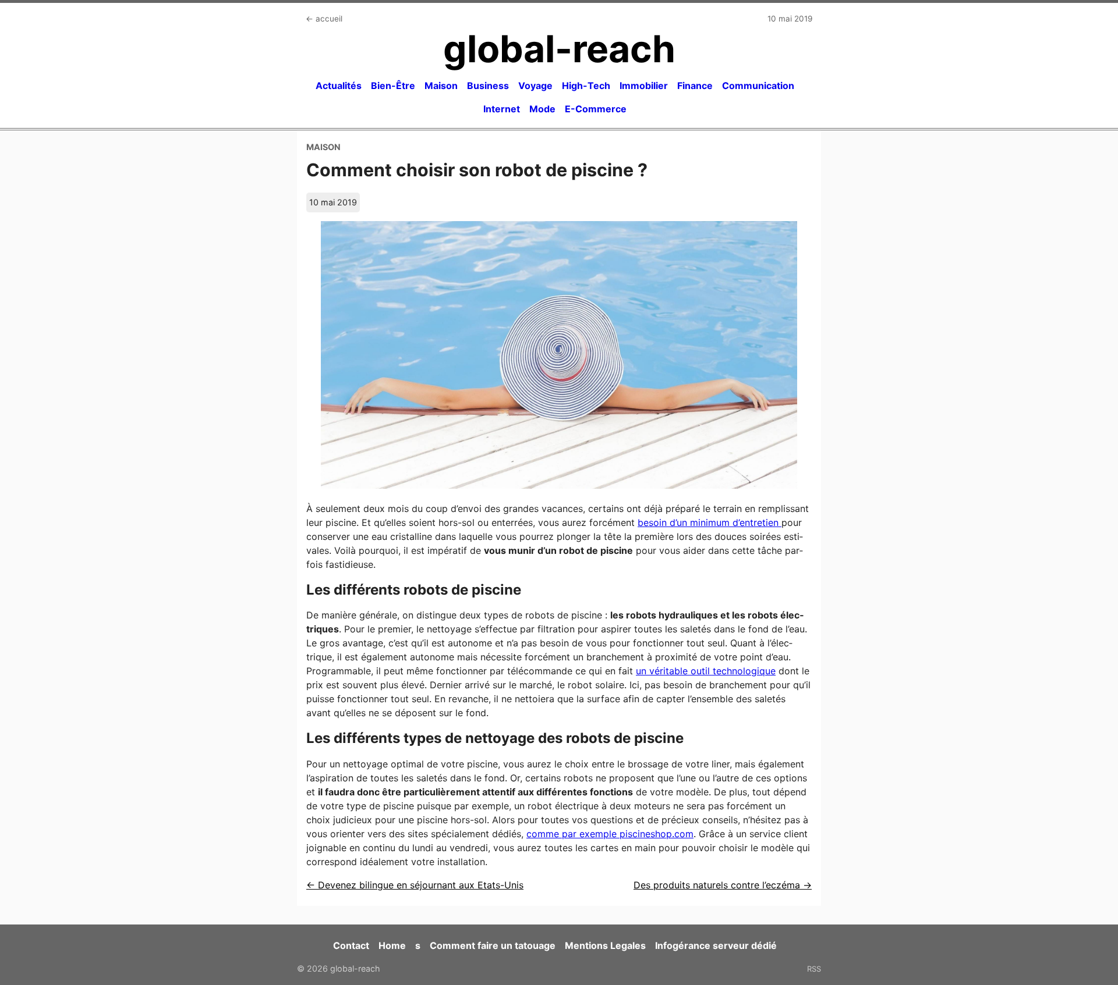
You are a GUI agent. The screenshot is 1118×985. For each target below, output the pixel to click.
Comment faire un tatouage (493, 945)
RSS (814, 968)
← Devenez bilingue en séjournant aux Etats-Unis (414, 885)
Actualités (339, 85)
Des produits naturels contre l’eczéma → (723, 885)
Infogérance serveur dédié (716, 945)
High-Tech (586, 85)
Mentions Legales (605, 945)
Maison (441, 85)
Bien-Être (393, 85)
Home (392, 945)
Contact (351, 945)
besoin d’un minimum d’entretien (709, 522)
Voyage (535, 85)
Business (488, 85)
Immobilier (644, 85)
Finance (695, 85)
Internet (501, 109)
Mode (542, 109)
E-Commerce (596, 109)
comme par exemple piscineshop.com (610, 834)
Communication (758, 85)
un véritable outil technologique (706, 671)
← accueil (324, 18)
